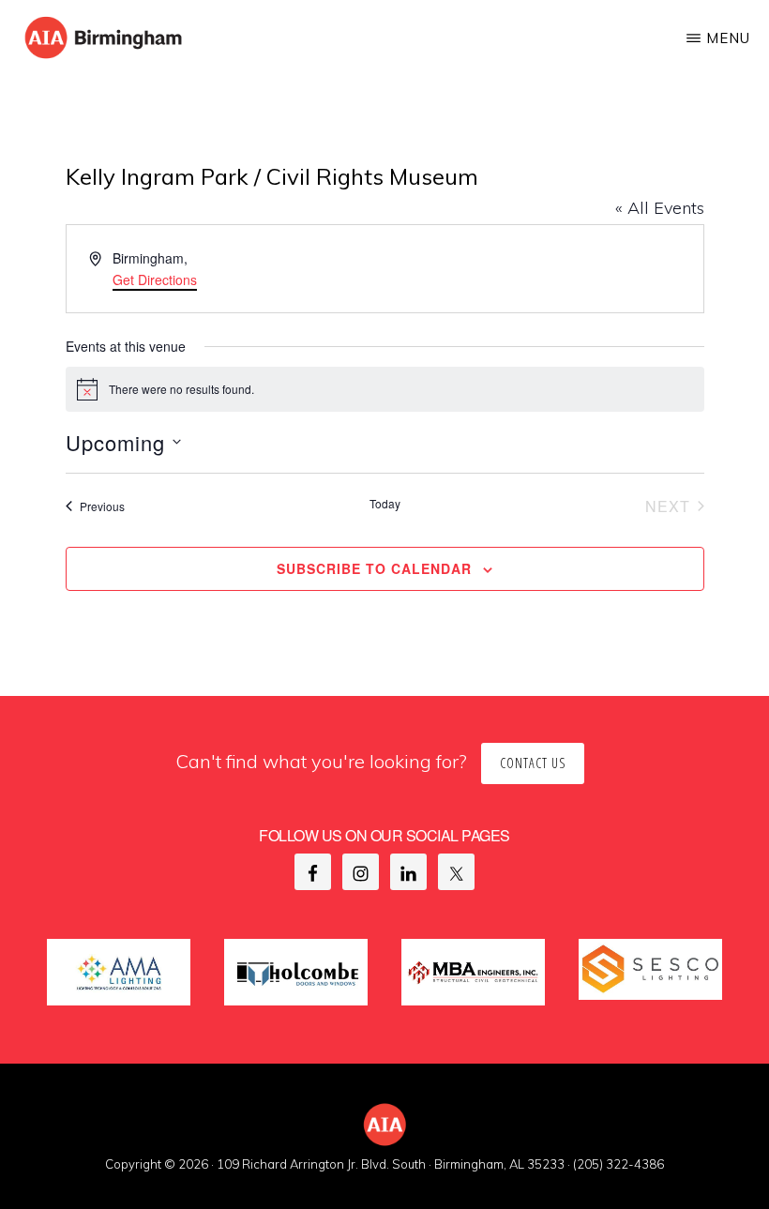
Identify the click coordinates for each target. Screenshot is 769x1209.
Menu (728, 38)
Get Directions (155, 279)
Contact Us (532, 763)
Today (384, 503)
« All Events (659, 208)
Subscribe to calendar (374, 568)
